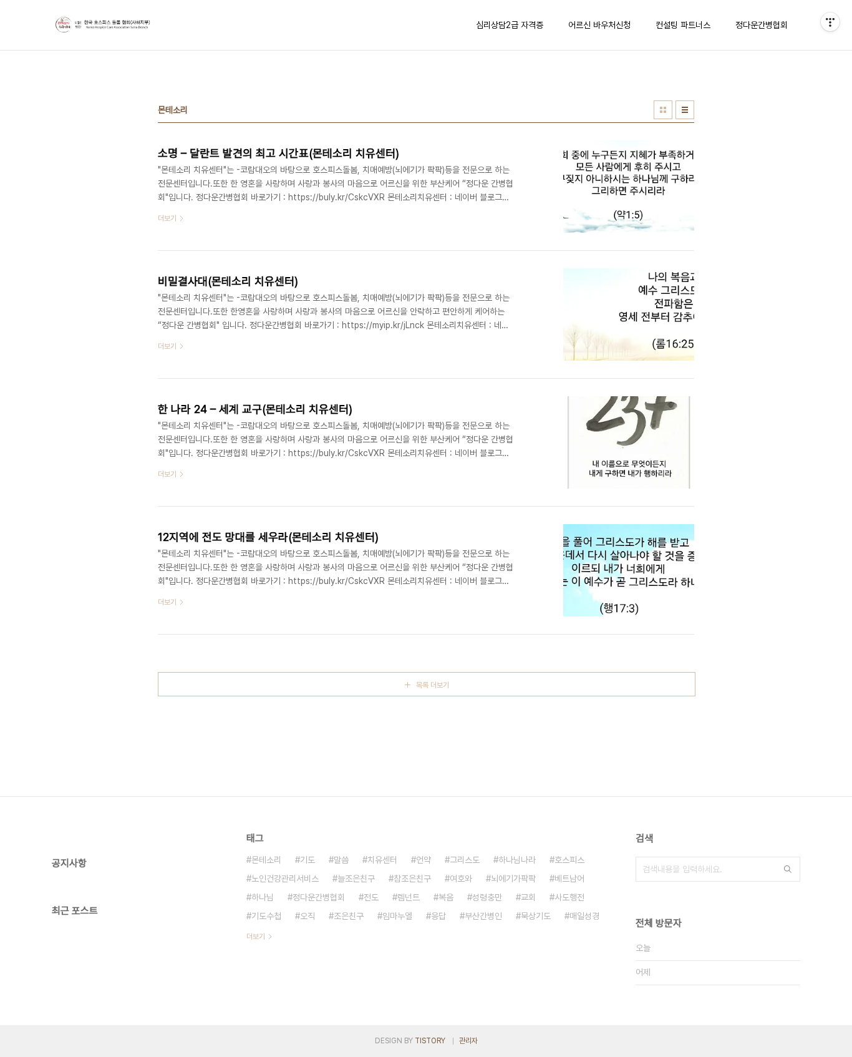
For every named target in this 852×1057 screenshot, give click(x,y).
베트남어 (569, 879)
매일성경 (584, 916)
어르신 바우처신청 (599, 25)
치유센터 (382, 860)
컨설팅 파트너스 (683, 25)
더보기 (255, 936)
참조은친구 (412, 879)
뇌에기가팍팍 (513, 879)
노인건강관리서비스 (285, 879)
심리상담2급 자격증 (509, 25)
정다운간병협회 (761, 25)
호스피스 (569, 860)
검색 (788, 869)
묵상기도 (536, 916)
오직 (307, 916)
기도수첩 (266, 916)
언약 (423, 860)
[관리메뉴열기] (830, 21)
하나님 (262, 897)
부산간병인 (483, 916)
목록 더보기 (432, 685)
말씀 (341, 860)
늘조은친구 (356, 879)
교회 (528, 897)
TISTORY (430, 1040)
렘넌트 (408, 897)
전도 (371, 897)
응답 (438, 916)
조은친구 (349, 916)
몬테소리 (266, 860)
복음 (445, 897)
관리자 (468, 1040)
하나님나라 (517, 860)
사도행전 (569, 897)
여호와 (461, 879)
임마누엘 (397, 916)
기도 (307, 860)
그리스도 (465, 860)
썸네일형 (663, 109)
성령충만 (487, 897)
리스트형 (684, 109)
